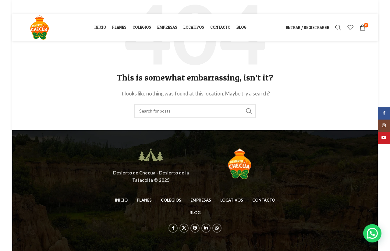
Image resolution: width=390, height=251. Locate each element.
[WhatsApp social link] (56, 7)
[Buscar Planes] (338, 27)
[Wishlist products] (350, 27)
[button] (372, 233)
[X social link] (33, 7)
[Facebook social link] (26, 7)
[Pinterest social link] (41, 7)
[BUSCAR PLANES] (249, 111)
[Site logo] (39, 27)
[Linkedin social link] (48, 7)
